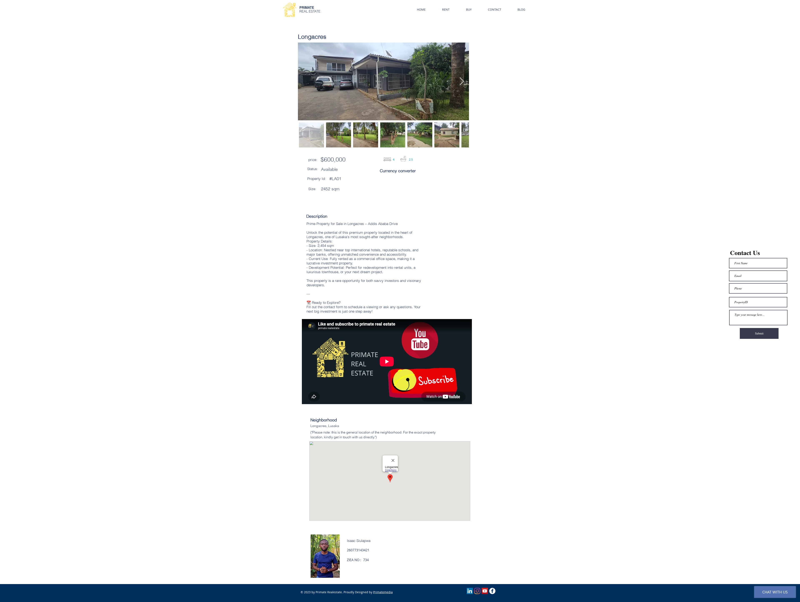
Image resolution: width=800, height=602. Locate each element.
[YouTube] (485, 591)
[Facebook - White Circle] (492, 591)
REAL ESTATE (309, 11)
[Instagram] (477, 591)
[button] (446, 9)
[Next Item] (461, 81)
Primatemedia (383, 592)
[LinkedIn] (470, 591)
